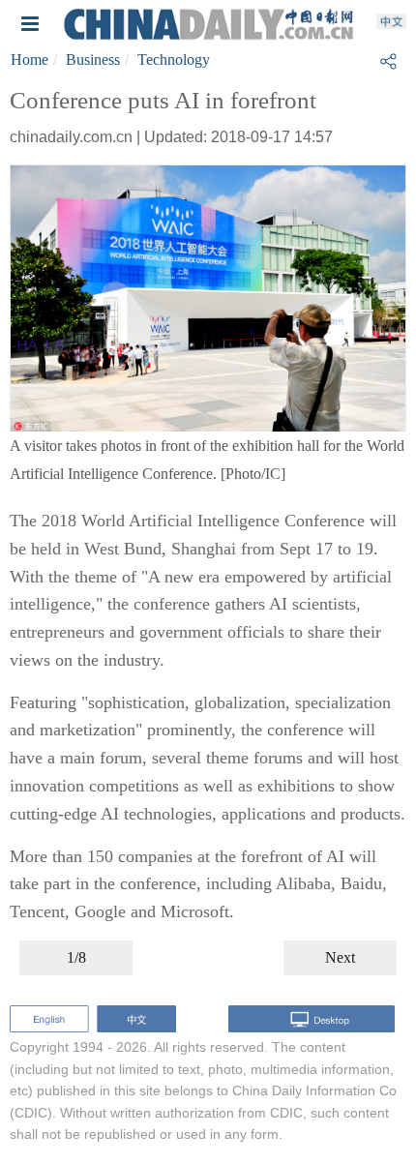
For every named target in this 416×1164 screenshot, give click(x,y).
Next (340, 957)
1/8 (76, 957)
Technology (173, 59)
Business (93, 59)
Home (29, 59)
